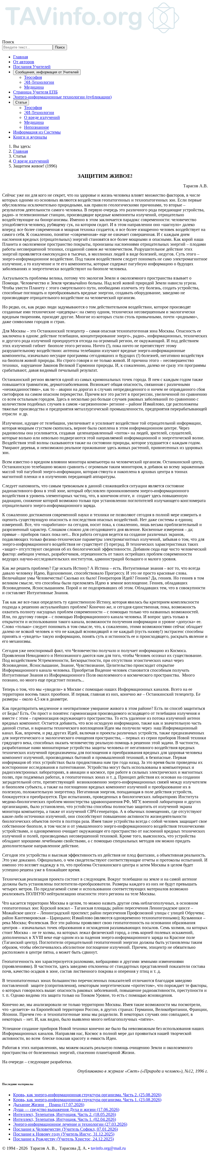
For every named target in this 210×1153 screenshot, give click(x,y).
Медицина (34, 87)
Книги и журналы (30, 137)
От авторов (23, 61)
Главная (20, 57)
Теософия (33, 77)
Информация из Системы (37, 132)
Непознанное (36, 127)
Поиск (8, 42)
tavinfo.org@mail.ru (108, 1148)
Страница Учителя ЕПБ (35, 92)
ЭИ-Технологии (39, 82)
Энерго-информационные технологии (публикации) (62, 97)
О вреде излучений (42, 117)
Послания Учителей (32, 66)
